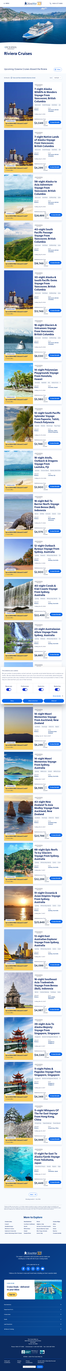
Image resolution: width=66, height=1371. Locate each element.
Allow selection (33, 701)
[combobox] (57, 77)
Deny (12, 701)
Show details (57, 696)
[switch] (24, 689)
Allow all (53, 701)
